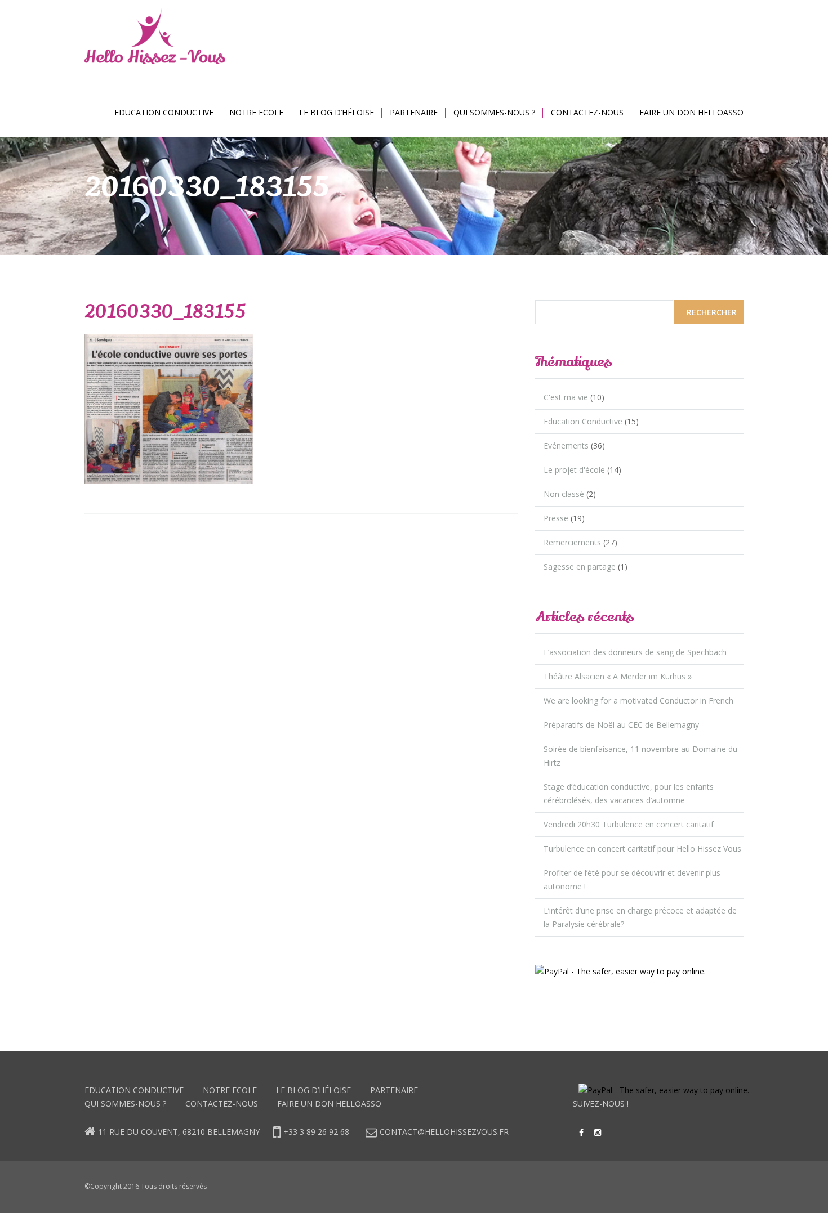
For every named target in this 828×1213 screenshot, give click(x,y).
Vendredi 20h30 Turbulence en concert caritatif (629, 824)
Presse (556, 518)
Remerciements (572, 542)
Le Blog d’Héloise (336, 112)
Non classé (564, 494)
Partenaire (414, 112)
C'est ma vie (566, 397)
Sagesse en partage (580, 566)
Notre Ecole (256, 112)
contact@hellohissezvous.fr (444, 1131)
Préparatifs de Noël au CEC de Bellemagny (621, 724)
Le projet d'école (574, 469)
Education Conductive (163, 112)
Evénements (566, 445)
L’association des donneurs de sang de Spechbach (635, 652)
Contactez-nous (587, 112)
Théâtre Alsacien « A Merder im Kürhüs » (618, 676)
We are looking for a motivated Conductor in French (638, 700)
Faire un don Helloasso (691, 112)
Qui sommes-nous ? (494, 112)
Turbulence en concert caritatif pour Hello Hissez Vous (642, 848)
